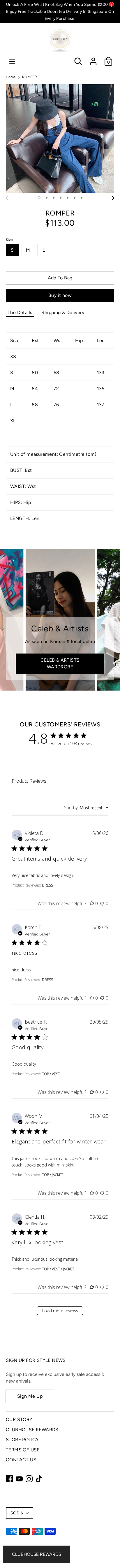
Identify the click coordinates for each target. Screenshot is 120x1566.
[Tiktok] (39, 1478)
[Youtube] (19, 1478)
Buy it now (60, 295)
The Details (20, 312)
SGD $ (16, 1513)
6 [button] (74, 198)
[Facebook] (9, 1478)
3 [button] (53, 198)
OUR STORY (19, 1419)
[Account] (93, 59)
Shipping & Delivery (62, 312)
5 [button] (67, 198)
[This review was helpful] (92, 903)
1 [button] (39, 197)
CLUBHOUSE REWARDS (32, 1429)
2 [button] (46, 198)
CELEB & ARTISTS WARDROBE (60, 663)
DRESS (47, 885)
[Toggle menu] (12, 61)
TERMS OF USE (23, 1450)
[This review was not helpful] (102, 903)
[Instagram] (29, 1478)
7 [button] (81, 198)
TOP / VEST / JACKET (58, 1269)
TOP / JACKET (52, 1174)
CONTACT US (21, 1459)
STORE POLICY (22, 1439)
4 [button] (60, 198)
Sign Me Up (30, 1396)
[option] (60, 138)
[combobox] (86, 807)
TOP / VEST (51, 1073)
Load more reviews (60, 1310)
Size (9, 240)
